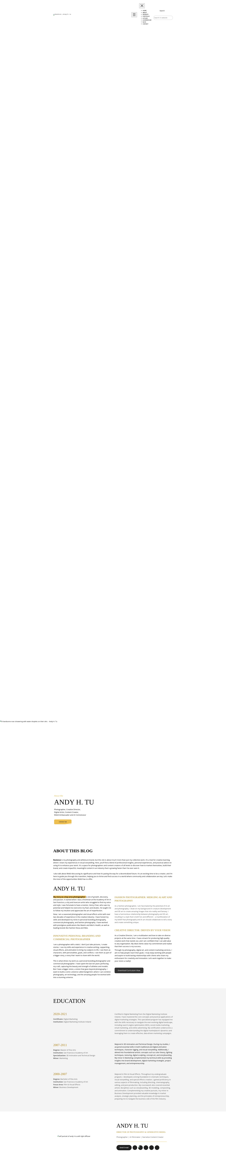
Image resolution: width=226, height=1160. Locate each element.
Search (162, 11)
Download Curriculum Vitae (129, 970)
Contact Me (63, 822)
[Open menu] (134, 14)
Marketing (60, 1058)
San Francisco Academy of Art (70, 1053)
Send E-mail (124, 1147)
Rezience (57, 860)
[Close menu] (142, 5)
